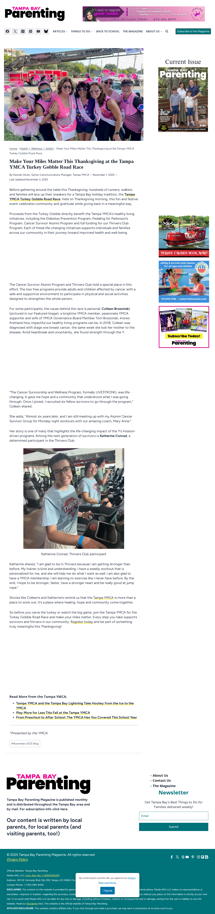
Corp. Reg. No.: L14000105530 (42, 875)
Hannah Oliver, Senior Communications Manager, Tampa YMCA (51, 174)
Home (13, 148)
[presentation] (183, 99)
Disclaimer (32, 903)
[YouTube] (38, 31)
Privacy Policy (17, 859)
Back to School (108, 31)
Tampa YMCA (103, 598)
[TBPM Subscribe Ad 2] (185, 327)
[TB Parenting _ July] (185, 282)
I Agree (107, 890)
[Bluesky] (46, 31)
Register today (82, 622)
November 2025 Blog (24, 743)
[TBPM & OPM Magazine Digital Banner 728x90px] (144, 13)
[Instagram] (22, 31)
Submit (174, 827)
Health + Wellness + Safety (37, 148)
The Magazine (133, 31)
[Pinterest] (30, 31)
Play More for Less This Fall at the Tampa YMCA (53, 713)
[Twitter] (15, 31)
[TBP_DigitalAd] (185, 236)
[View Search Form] (167, 31)
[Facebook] (7, 31)
